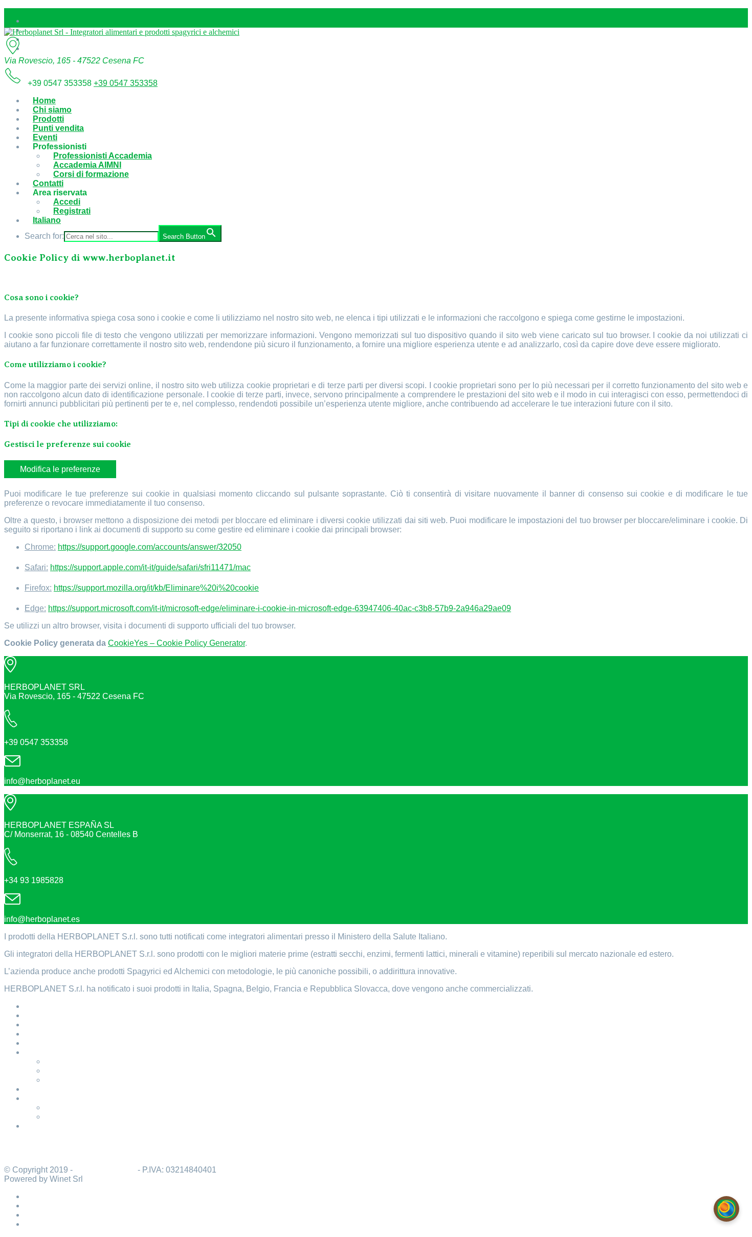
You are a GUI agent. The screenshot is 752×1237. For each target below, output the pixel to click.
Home (44, 100)
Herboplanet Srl (105, 1169)
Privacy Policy (31, 1152)
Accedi (66, 201)
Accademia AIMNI (87, 165)
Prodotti (48, 119)
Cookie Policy (31, 1143)
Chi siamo (52, 109)
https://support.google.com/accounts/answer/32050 (149, 547)
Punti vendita (58, 128)
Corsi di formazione (91, 174)
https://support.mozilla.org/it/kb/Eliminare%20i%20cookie (156, 587)
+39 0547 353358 (126, 83)
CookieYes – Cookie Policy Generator (176, 643)
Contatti (48, 183)
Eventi (45, 137)
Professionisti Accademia (102, 155)
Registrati (72, 211)
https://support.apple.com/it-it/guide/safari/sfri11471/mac (150, 567)
